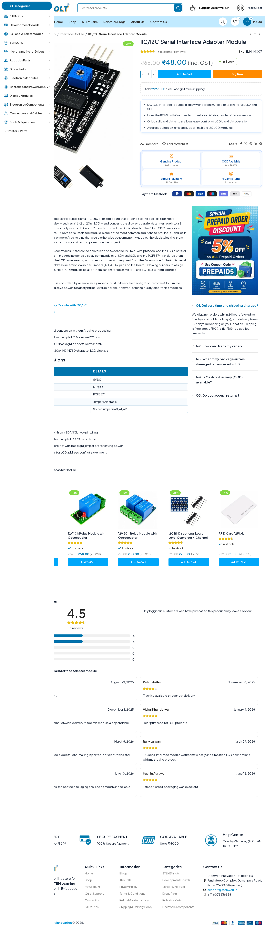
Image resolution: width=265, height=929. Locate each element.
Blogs (123, 873)
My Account (92, 886)
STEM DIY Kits (171, 873)
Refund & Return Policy (134, 900)
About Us (125, 880)
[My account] (223, 22)
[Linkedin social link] (255, 143)
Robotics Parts (172, 900)
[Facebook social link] (241, 143)
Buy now (237, 74)
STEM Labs (92, 907)
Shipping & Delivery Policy (135, 907)
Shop (88, 880)
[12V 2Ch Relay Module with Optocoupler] (138, 509)
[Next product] (259, 34)
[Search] (178, 8)
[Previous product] (250, 34)
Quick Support (94, 893)
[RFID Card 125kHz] (239, 509)
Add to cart (184, 74)
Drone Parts (170, 893)
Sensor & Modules (174, 886)
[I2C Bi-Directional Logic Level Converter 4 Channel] (188, 509)
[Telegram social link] (260, 143)
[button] (88, 562)
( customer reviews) (171, 51)
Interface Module (72, 34)
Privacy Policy (128, 886)
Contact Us (92, 900)
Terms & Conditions (132, 893)
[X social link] (245, 143)
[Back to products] (255, 34)
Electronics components (178, 907)
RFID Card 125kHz (232, 533)
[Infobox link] (209, 8)
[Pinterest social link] (250, 143)
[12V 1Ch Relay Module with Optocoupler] (88, 509)
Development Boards (176, 880)
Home (89, 873)
